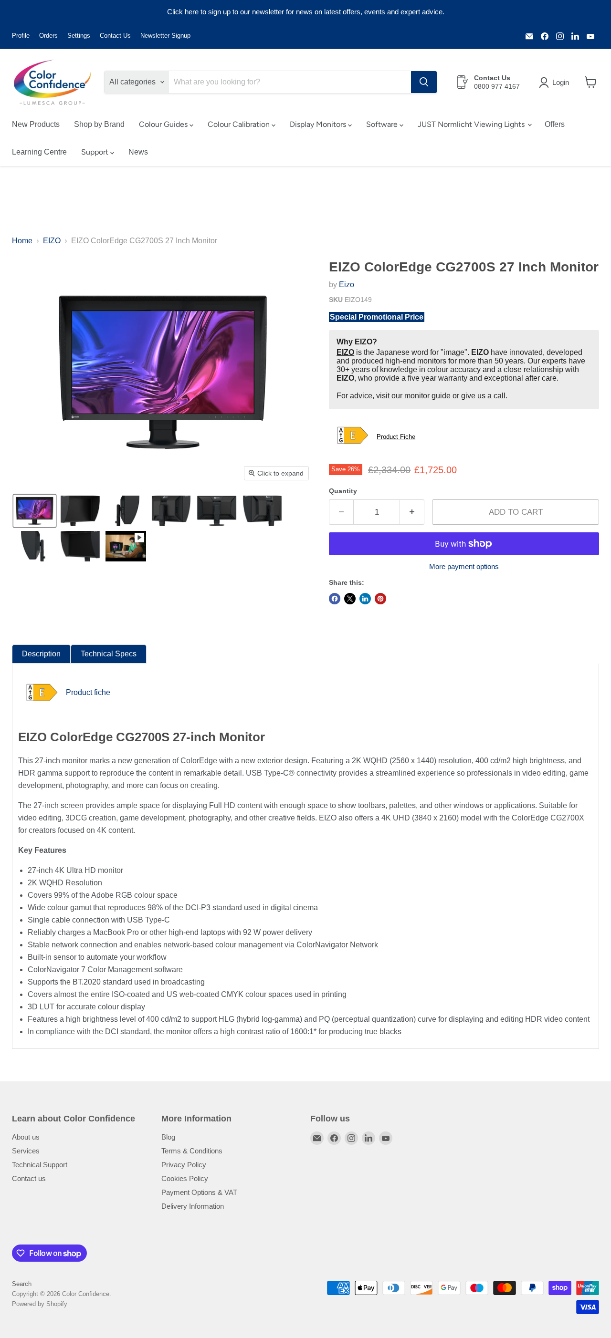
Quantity (343, 491)
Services (26, 1151)
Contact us (29, 1178)
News (138, 152)
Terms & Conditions (191, 1151)
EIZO (52, 241)
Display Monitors (319, 124)
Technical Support (39, 1165)
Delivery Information (192, 1206)
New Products (36, 124)
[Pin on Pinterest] (380, 598)
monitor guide (427, 396)
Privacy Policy (183, 1165)
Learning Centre (39, 152)
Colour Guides (164, 124)
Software (383, 124)
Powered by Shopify (39, 1303)
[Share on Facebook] (334, 598)
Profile (21, 35)
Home (22, 241)
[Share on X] (350, 598)
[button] (556, 82)
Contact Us (115, 35)
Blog (168, 1137)
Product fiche (88, 692)
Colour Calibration (240, 124)
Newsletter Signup (165, 35)
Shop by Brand (99, 124)
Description (41, 654)
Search (22, 1283)
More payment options (464, 566)
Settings (78, 35)
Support (95, 151)
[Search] (424, 82)
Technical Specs (109, 654)
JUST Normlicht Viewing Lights (472, 124)
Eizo (346, 284)
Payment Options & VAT (199, 1192)
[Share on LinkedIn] (365, 598)
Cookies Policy (184, 1178)
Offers (555, 124)
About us (26, 1137)
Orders (48, 35)
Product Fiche (396, 436)
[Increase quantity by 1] (412, 512)
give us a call (483, 396)
